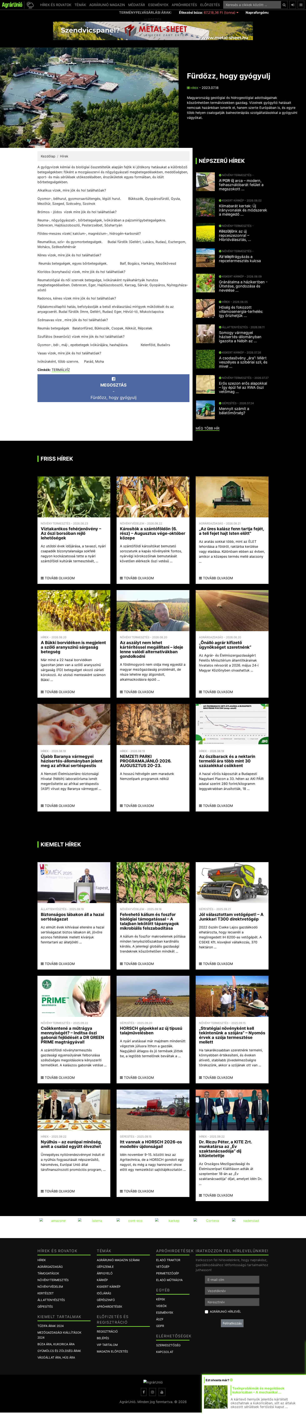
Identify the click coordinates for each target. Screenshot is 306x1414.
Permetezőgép (167, 1273)
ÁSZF (159, 1319)
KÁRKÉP (102, 1280)
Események (164, 1312)
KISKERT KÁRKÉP (109, 1286)
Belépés (103, 1338)
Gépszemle (105, 1266)
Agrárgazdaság (50, 1266)
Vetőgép (162, 1266)
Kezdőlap (48, 156)
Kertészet (45, 1293)
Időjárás (104, 1293)
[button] (29, 5)
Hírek (194, 88)
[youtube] (162, 1392)
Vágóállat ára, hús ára (56, 1357)
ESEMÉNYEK (158, 5)
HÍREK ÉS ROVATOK (55, 5)
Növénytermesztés (53, 1280)
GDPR (160, 1326)
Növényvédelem (50, 1286)
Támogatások (48, 1273)
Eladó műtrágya (169, 1280)
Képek (160, 1299)
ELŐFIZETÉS (210, 5)
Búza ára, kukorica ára (56, 1344)
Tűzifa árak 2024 (50, 1326)
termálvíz (61, 370)
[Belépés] (292, 5)
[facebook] (144, 1392)
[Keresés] (284, 5)
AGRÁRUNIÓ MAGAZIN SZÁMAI (118, 1260)
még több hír (207, 428)
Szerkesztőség (168, 1345)
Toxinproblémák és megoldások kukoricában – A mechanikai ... (258, 1390)
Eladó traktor (168, 1260)
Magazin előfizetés (112, 1351)
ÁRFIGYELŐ (105, 1273)
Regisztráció (107, 1331)
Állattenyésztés (51, 1300)
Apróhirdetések (109, 1306)
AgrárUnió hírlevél (225, 1311)
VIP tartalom (107, 1344)
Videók (161, 1306)
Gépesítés (45, 1306)
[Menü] (301, 5)
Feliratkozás (232, 1323)
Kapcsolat (164, 1352)
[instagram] (152, 1392)
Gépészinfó (106, 1300)
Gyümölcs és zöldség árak (59, 1351)
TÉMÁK (80, 5)
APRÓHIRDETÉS (184, 5)
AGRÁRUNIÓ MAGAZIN (107, 5)
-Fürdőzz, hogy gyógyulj (114, 391)
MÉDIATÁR (136, 5)
